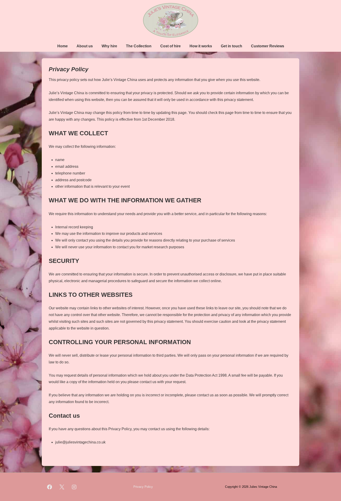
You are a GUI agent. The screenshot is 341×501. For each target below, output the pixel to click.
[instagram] (74, 487)
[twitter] (62, 487)
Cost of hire (170, 46)
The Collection (138, 46)
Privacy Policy (143, 486)
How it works (201, 46)
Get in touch (231, 46)
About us (85, 46)
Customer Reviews (267, 46)
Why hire (109, 46)
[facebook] (49, 487)
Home (62, 46)
